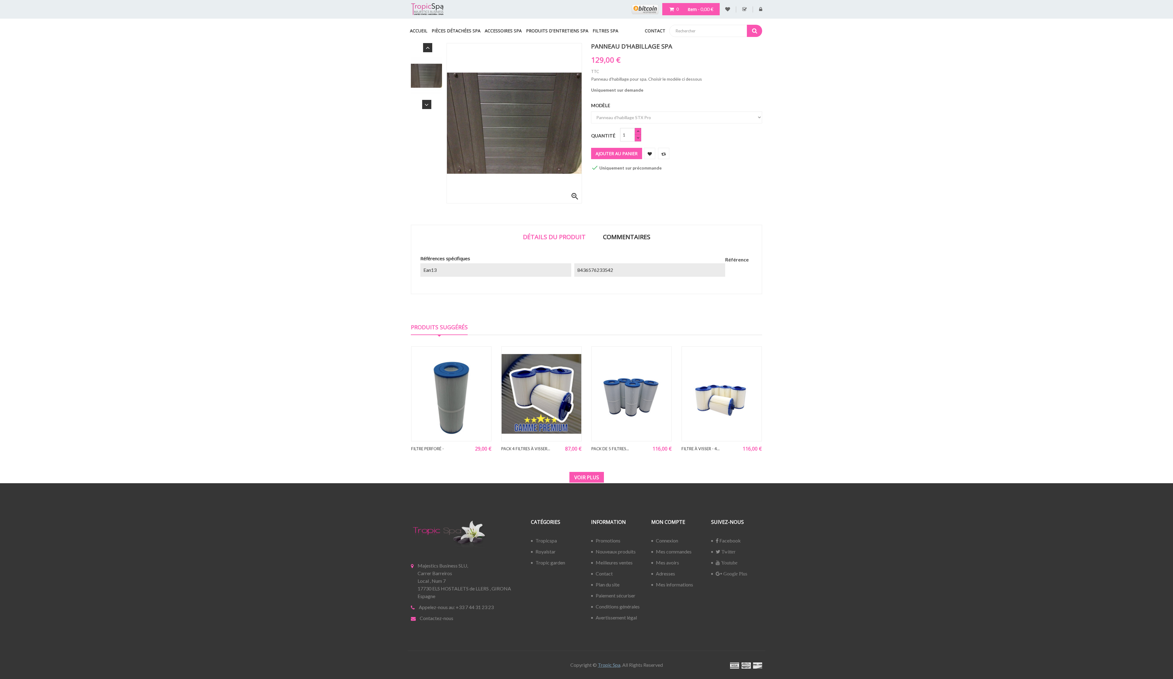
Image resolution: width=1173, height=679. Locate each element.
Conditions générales (618, 606)
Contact (604, 573)
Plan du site (607, 584)
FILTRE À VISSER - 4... (701, 448)
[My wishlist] (727, 9)
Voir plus (586, 477)
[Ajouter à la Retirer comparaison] (663, 153)
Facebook (729, 540)
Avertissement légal (616, 617)
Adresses (665, 573)
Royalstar (545, 551)
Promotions (608, 540)
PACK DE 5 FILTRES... (610, 448)
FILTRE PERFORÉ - (427, 448)
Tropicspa (546, 540)
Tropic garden (550, 562)
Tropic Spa (609, 665)
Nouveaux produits (616, 551)
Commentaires (626, 237)
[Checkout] (744, 9)
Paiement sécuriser (615, 595)
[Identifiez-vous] (760, 9)
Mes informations (674, 584)
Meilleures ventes (614, 562)
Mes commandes (674, 551)
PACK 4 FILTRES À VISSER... (525, 448)
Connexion (667, 540)
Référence (737, 259)
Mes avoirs (667, 562)
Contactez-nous (436, 618)
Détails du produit (554, 237)
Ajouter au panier (617, 153)
